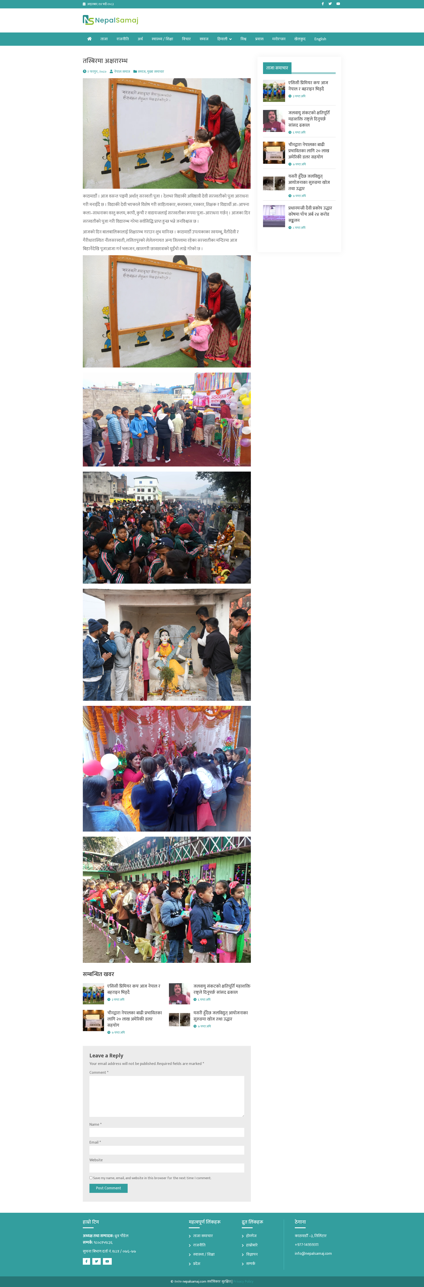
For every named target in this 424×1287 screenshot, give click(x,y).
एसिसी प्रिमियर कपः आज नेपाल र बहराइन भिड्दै (133, 989)
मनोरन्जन (279, 39)
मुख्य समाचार (155, 72)
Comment (98, 1072)
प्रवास (259, 39)
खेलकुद (300, 39)
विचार (186, 39)
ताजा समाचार (203, 1236)
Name (95, 1124)
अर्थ (140, 39)
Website (96, 1160)
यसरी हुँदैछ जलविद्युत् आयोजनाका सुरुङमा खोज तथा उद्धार (220, 1016)
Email (95, 1142)
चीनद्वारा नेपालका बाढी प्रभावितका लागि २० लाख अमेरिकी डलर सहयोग (134, 1019)
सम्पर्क (250, 1263)
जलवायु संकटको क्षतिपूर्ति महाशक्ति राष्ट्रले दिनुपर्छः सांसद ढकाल (221, 989)
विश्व (243, 39)
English (320, 39)
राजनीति (123, 39)
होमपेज (251, 1236)
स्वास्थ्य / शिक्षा (162, 39)
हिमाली (222, 39)
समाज (204, 39)
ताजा (104, 39)
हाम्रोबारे (252, 1245)
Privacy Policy (243, 1282)
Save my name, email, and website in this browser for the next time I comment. (152, 1178)
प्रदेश (196, 1263)
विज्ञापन (252, 1254)
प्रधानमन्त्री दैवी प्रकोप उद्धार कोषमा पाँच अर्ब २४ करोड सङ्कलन (310, 214)
